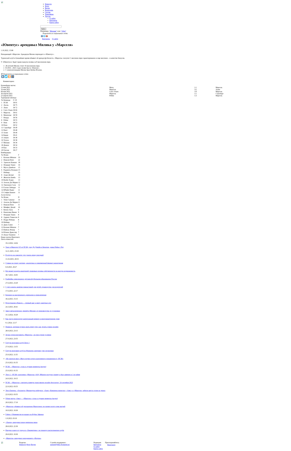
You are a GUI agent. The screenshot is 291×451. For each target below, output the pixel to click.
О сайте (52, 18)
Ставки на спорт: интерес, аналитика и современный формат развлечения (34, 263)
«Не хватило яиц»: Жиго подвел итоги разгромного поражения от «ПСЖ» (34, 359)
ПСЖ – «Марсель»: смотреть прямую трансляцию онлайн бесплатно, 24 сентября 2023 (39, 383)
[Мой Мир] (12, 76)
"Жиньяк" (53, 31)
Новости (22, 445)
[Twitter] (44, 36)
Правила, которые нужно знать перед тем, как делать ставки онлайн (31, 327)
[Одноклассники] (9, 76)
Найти (43, 29)
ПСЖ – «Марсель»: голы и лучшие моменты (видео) (25, 367)
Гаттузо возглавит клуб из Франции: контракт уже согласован (29, 351)
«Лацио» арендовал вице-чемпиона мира (21, 422)
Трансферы (49, 14)
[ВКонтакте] (42, 36)
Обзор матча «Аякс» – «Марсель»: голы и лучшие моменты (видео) (31, 398)
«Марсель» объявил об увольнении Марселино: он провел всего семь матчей (35, 406)
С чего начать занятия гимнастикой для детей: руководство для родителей (34, 287)
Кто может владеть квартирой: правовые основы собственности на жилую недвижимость (40, 271)
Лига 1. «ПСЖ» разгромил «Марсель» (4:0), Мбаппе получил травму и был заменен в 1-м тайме (42, 375)
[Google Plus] (47, 36)
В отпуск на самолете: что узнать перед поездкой (24, 255)
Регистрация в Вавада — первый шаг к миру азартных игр (28, 303)
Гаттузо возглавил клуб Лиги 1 (17, 343)
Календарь (49, 10)
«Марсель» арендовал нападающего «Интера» (23, 438)
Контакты (53, 20)
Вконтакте (111, 445)
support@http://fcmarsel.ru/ (60, 445)
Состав (47, 12)
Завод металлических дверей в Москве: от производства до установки (32, 311)
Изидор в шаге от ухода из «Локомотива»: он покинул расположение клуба (34, 430)
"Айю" (63, 31)
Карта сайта (54, 22)
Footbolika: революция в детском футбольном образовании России (31, 279)
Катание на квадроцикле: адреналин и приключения (25, 295)
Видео (47, 8)
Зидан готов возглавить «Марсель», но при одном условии (28, 335)
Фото (47, 6)
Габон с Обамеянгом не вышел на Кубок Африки (24, 414)
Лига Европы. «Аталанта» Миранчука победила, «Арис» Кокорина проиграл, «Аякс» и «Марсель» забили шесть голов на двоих (55, 390)
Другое (47, 16)
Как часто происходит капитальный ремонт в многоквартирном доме (32, 319)
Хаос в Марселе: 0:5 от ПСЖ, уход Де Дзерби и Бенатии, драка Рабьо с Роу (34, 247)
